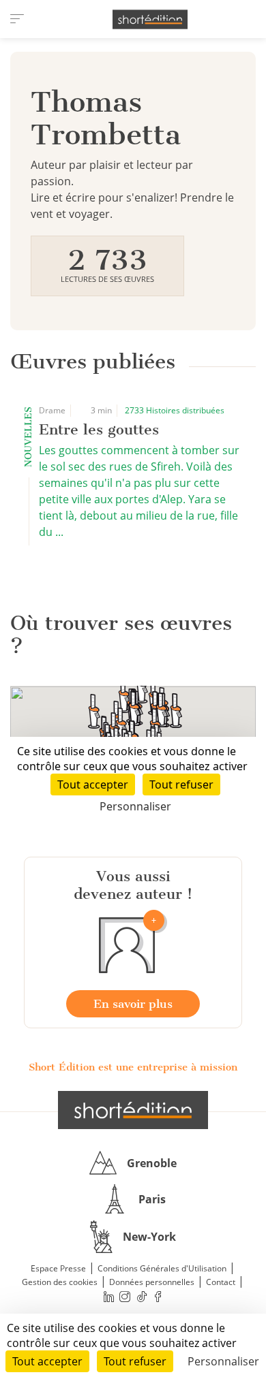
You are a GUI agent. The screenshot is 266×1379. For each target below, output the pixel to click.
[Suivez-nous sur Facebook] (158, 1296)
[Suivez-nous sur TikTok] (142, 1296)
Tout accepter (47, 1361)
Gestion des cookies (60, 1282)
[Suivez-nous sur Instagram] (125, 1296)
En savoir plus (133, 1004)
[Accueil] (150, 19)
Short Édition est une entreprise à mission (133, 1067)
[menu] (17, 19)
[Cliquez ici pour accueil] (133, 1110)
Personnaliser (223, 1361)
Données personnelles (151, 1282)
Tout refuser (135, 1361)
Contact (220, 1282)
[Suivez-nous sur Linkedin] (108, 1296)
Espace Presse (58, 1268)
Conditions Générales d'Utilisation (162, 1268)
